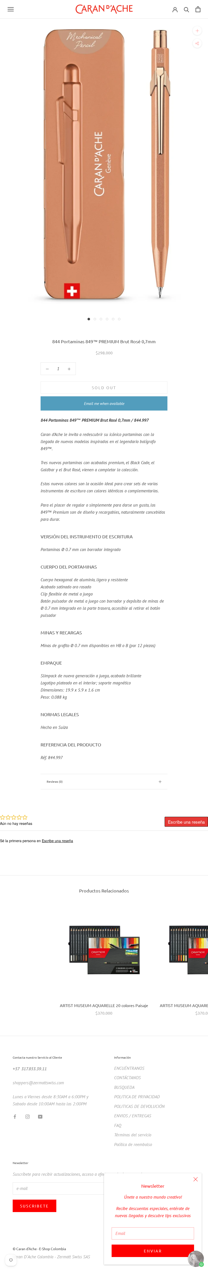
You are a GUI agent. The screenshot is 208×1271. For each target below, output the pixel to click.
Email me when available (104, 403)
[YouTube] (40, 1116)
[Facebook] (15, 1116)
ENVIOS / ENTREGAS (132, 1116)
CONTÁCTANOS (127, 1077)
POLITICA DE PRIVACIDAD (137, 1097)
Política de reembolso (133, 1144)
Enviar (153, 1250)
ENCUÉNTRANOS (129, 1068)
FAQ (117, 1125)
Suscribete (34, 1205)
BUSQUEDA (124, 1087)
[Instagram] (27, 1116)
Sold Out (104, 387)
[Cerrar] (195, 1179)
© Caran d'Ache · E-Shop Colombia (39, 1248)
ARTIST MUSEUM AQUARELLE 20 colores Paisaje (104, 1005)
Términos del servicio (132, 1135)
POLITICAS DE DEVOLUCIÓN (139, 1106)
